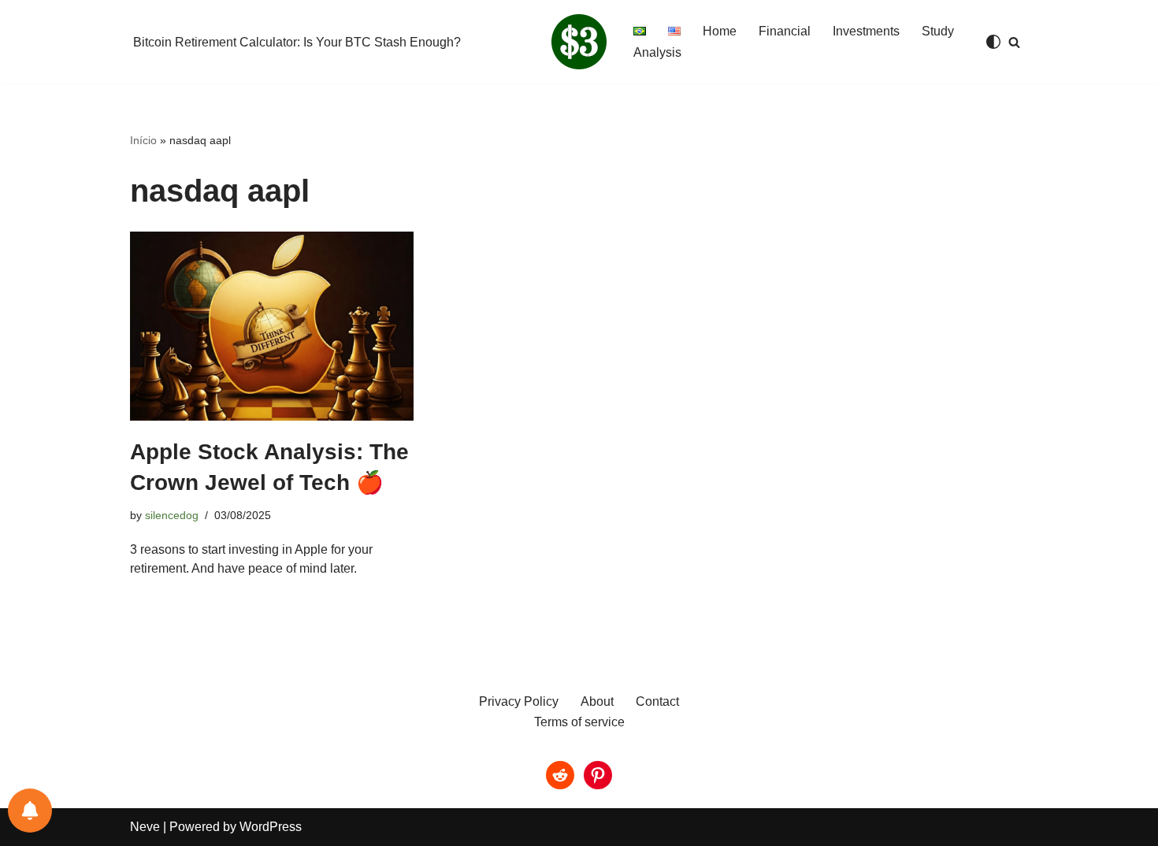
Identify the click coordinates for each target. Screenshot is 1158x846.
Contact (657, 701)
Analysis (657, 52)
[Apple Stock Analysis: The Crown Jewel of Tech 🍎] (272, 326)
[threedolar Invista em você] (579, 41)
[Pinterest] (598, 775)
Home (720, 31)
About (597, 701)
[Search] (1014, 42)
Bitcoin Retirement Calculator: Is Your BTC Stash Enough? (297, 42)
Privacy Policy (519, 701)
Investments (866, 31)
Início (143, 140)
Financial (785, 31)
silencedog (172, 515)
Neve (145, 826)
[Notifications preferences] (30, 810)
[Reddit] (560, 775)
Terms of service (579, 722)
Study (938, 31)
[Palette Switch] (993, 42)
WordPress (270, 826)
